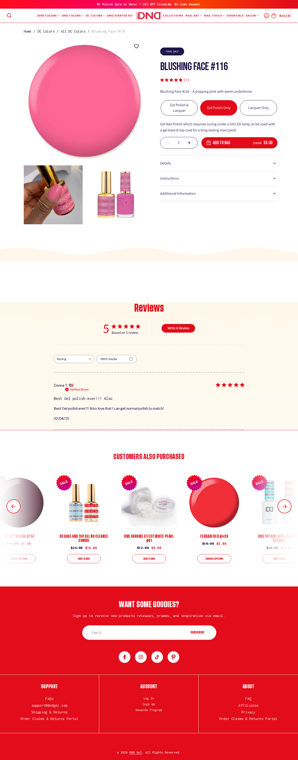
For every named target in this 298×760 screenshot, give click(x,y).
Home (27, 31)
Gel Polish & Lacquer (179, 107)
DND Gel (135, 752)
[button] (9, 16)
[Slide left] (13, 506)
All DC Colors (73, 31)
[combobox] (74, 359)
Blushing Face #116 (108, 31)
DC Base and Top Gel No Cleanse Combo (84, 538)
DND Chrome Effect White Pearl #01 (149, 538)
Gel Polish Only (218, 107)
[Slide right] (284, 506)
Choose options (18, 559)
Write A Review (178, 328)
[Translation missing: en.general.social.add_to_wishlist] (136, 46)
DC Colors (46, 31)
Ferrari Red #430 (214, 536)
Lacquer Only (258, 107)
